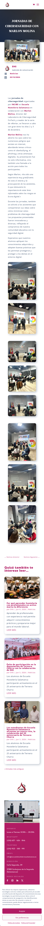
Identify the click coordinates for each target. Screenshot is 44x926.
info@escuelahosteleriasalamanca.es (21, 857)
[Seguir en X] (22, 881)
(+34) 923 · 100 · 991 (16, 848)
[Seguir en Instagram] (12, 881)
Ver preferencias (22, 917)
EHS (12, 609)
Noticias (14, 73)
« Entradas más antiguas (14, 769)
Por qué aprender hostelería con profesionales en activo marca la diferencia (22, 605)
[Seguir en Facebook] (8, 881)
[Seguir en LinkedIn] (17, 881)
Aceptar (22, 911)
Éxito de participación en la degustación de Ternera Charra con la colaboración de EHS (21, 667)
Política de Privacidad (28, 923)
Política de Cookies (14, 923)
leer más (11, 630)
